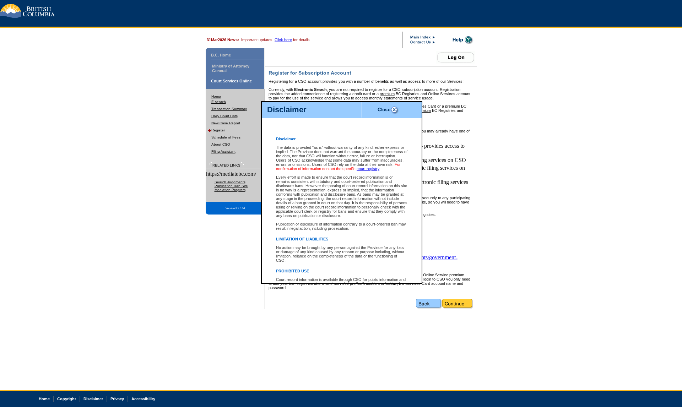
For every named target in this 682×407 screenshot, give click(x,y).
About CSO (220, 144)
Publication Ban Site (231, 186)
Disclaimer (93, 399)
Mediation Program (230, 190)
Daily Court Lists (224, 116)
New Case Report (225, 123)
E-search (218, 102)
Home (216, 96)
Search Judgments (230, 182)
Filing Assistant (223, 151)
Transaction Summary (229, 109)
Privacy (117, 399)
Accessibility (143, 399)
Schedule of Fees (225, 137)
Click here (283, 40)
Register (218, 130)
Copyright (66, 399)
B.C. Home (221, 55)
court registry (368, 169)
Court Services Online (231, 81)
